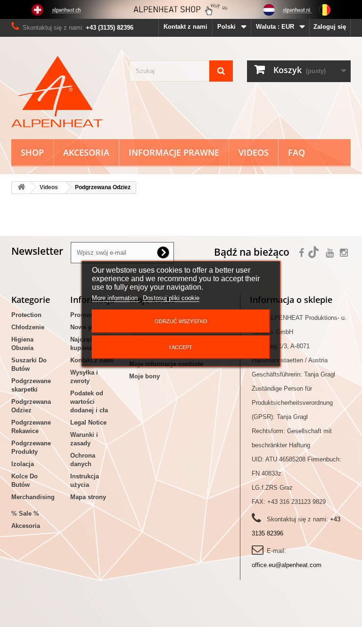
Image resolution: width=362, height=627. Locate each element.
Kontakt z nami (185, 26)
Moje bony (144, 376)
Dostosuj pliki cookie (171, 297)
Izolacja (22, 464)
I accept (180, 347)
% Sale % (25, 513)
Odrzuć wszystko (181, 321)
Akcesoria (86, 152)
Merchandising (33, 497)
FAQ (296, 152)
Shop (32, 152)
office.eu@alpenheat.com (286, 564)
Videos (254, 152)
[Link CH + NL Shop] (181, 9)
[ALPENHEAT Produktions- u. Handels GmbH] (63, 91)
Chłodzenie (27, 327)
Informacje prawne (174, 152)
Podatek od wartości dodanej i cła (89, 402)
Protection (26, 314)
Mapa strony (88, 497)
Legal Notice (88, 422)
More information (116, 297)
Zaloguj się (329, 26)
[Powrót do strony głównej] (21, 187)
